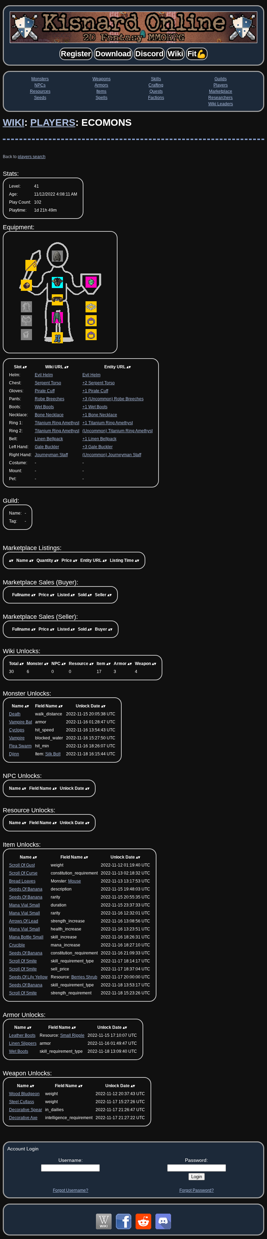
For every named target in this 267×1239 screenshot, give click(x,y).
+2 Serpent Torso (98, 382)
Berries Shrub (84, 977)
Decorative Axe (23, 1117)
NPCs (40, 85)
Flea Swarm (20, 746)
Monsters (40, 78)
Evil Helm (44, 374)
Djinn (14, 754)
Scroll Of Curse (23, 873)
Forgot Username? (70, 1190)
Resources (40, 91)
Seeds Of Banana (25, 889)
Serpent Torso (48, 382)
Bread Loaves (22, 881)
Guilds (221, 78)
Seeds (40, 97)
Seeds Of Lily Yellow (28, 977)
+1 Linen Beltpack (99, 438)
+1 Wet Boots (94, 406)
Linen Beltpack (49, 438)
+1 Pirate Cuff (95, 390)
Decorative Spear (25, 1109)
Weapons (101, 78)
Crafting (155, 85)
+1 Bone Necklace (99, 414)
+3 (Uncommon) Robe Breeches (113, 398)
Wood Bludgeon (24, 1093)
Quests (156, 91)
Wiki (13, 122)
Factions (156, 97)
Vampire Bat (20, 722)
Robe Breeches (49, 398)
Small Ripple (72, 1035)
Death (15, 714)
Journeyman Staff (51, 454)
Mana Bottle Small (26, 937)
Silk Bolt (52, 754)
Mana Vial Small (24, 905)
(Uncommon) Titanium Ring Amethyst (117, 430)
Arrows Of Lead (23, 921)
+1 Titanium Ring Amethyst (107, 422)
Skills (156, 78)
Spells (101, 97)
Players (220, 85)
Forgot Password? (196, 1190)
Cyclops (16, 730)
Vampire (17, 738)
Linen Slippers (23, 1043)
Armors (101, 85)
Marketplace (220, 91)
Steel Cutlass (21, 1101)
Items (101, 91)
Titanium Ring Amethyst (57, 422)
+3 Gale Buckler (97, 446)
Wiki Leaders (220, 103)
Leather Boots (22, 1035)
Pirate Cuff (45, 390)
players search (32, 156)
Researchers (220, 97)
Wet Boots (44, 406)
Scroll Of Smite (23, 961)
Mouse (74, 881)
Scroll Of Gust (22, 865)
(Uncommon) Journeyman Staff (111, 454)
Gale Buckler (47, 446)
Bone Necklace (49, 414)
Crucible (17, 945)
